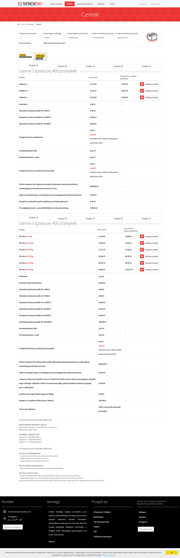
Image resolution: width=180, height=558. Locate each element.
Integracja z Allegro (102, 512)
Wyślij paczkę (56, 4)
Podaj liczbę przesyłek (27, 33)
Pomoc (112, 4)
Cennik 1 (146, 66)
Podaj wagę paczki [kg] (52, 33)
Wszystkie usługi (145, 529)
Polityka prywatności (103, 536)
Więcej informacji (108, 555)
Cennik (69, 4)
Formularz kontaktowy (12, 527)
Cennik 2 (118, 66)
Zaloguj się (143, 4)
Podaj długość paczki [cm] (78, 33)
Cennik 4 (62, 66)
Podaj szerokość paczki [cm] (103, 33)
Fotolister (143, 522)
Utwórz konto (155, 4)
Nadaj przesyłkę (151, 84)
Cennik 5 (33, 65)
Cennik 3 (90, 66)
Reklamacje (98, 517)
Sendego (31, 24)
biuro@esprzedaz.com (22, 512)
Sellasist (142, 517)
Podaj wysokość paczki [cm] (126, 33)
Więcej (51, 541)
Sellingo (142, 512)
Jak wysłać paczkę (85, 4)
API (95, 531)
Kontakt (101, 4)
